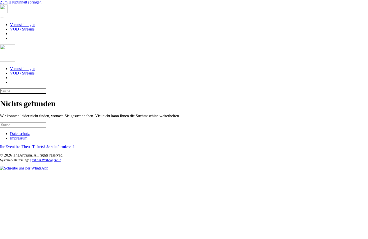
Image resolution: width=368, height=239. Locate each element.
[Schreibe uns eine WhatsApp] (24, 168)
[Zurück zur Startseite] (4, 12)
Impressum (18, 138)
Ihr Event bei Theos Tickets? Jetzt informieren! (37, 146)
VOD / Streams (22, 29)
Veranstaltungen (22, 24)
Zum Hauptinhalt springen (21, 2)
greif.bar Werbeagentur (45, 160)
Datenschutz (20, 134)
